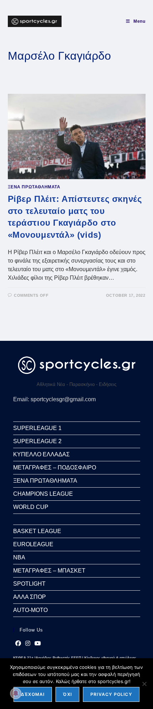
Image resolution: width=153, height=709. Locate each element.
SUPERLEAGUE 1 (37, 428)
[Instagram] (27, 643)
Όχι (67, 694)
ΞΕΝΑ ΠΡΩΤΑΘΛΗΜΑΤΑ (34, 186)
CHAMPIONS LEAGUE (43, 494)
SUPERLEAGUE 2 (37, 441)
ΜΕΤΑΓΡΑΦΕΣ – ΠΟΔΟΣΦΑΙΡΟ (54, 467)
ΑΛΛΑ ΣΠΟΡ (29, 597)
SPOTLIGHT (29, 584)
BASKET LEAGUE (37, 531)
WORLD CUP (30, 507)
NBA (19, 557)
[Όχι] (144, 683)
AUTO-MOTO (30, 610)
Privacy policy (111, 694)
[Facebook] (18, 643)
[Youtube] (38, 643)
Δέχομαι (32, 694)
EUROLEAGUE (33, 544)
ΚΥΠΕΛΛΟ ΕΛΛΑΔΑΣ (41, 454)
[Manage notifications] (15, 693)
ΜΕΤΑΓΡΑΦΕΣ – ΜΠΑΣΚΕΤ (49, 571)
